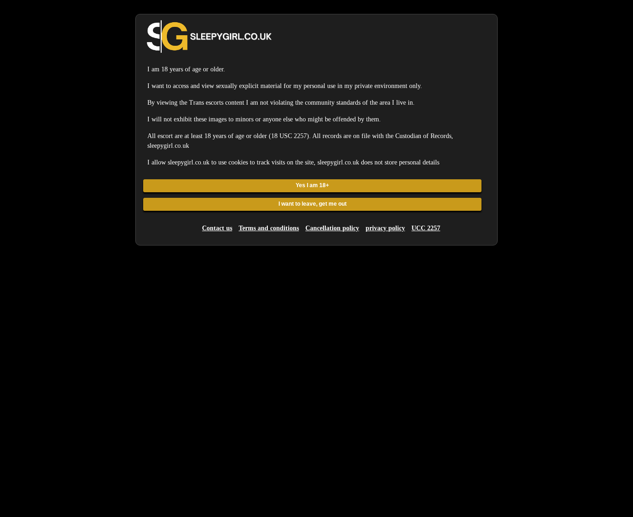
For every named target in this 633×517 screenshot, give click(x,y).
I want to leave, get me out (313, 204)
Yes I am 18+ (312, 185)
